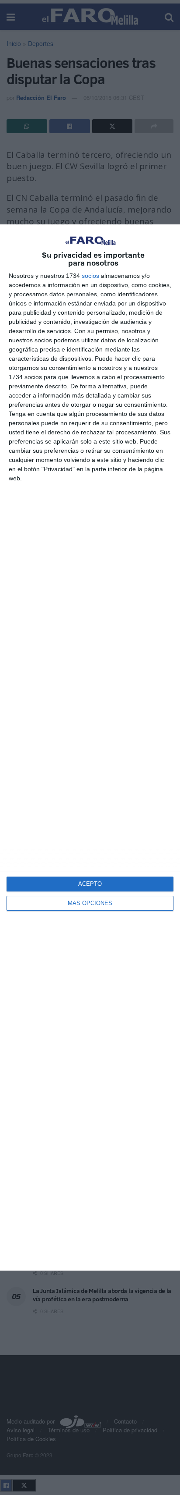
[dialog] (90, 747)
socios (90, 276)
